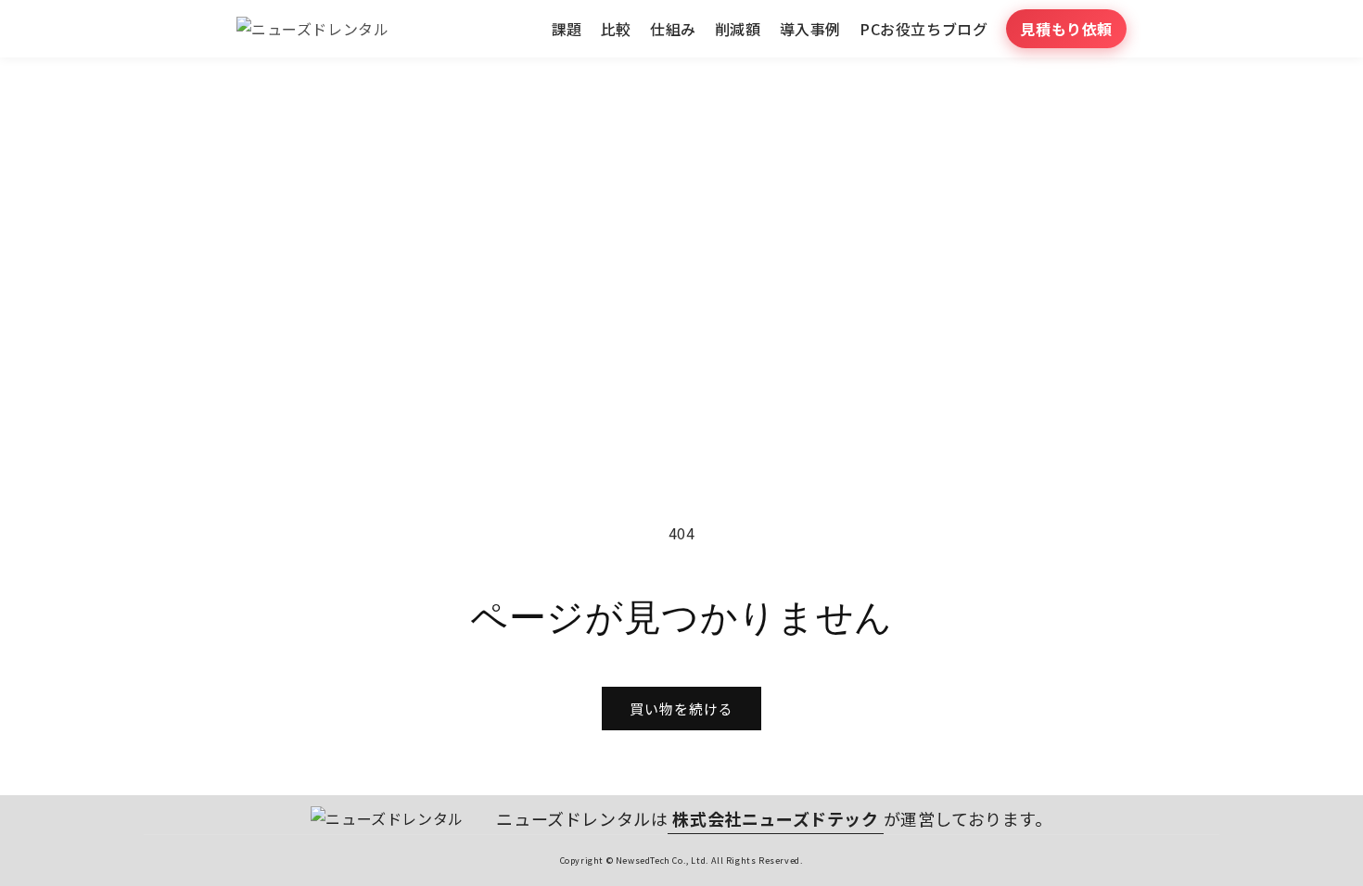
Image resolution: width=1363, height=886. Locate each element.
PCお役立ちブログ (923, 29)
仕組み (673, 29)
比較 (616, 29)
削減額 (738, 29)
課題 (567, 29)
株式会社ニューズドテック (775, 818)
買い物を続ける (681, 708)
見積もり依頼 (1066, 29)
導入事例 (810, 29)
